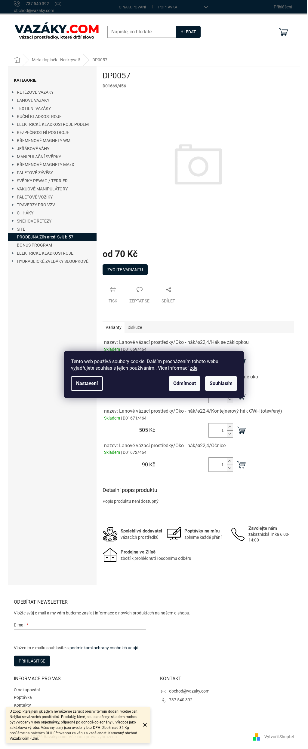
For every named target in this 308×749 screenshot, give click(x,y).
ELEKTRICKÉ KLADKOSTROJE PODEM (53, 124)
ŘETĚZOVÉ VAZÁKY (35, 92)
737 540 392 (180, 699)
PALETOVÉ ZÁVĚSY (35, 172)
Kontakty (22, 705)
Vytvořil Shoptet (279, 736)
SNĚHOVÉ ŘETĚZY (34, 221)
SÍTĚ (21, 229)
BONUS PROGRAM (34, 245)
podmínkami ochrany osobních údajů (103, 647)
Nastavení (87, 383)
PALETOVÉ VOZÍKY (35, 197)
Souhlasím (221, 383)
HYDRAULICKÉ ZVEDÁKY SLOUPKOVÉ (52, 261)
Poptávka (167, 7)
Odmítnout (184, 383)
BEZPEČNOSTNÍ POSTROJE (43, 132)
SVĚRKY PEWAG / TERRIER (42, 180)
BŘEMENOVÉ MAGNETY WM (43, 140)
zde (193, 368)
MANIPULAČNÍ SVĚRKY (39, 156)
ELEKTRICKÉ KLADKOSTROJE (45, 253)
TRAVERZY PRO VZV (36, 204)
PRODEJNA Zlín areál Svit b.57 (45, 237)
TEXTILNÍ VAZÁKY (34, 108)
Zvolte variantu (125, 269)
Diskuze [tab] (135, 327)
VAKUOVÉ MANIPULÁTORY (42, 188)
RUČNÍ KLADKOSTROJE (39, 116)
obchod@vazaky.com (189, 691)
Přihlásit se (32, 661)
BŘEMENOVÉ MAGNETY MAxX (45, 164)
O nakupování (132, 7)
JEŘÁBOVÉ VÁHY (33, 148)
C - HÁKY (25, 213)
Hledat (188, 31)
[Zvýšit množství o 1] (230, 426)
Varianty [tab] (114, 327)
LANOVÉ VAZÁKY (33, 100)
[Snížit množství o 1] (230, 399)
